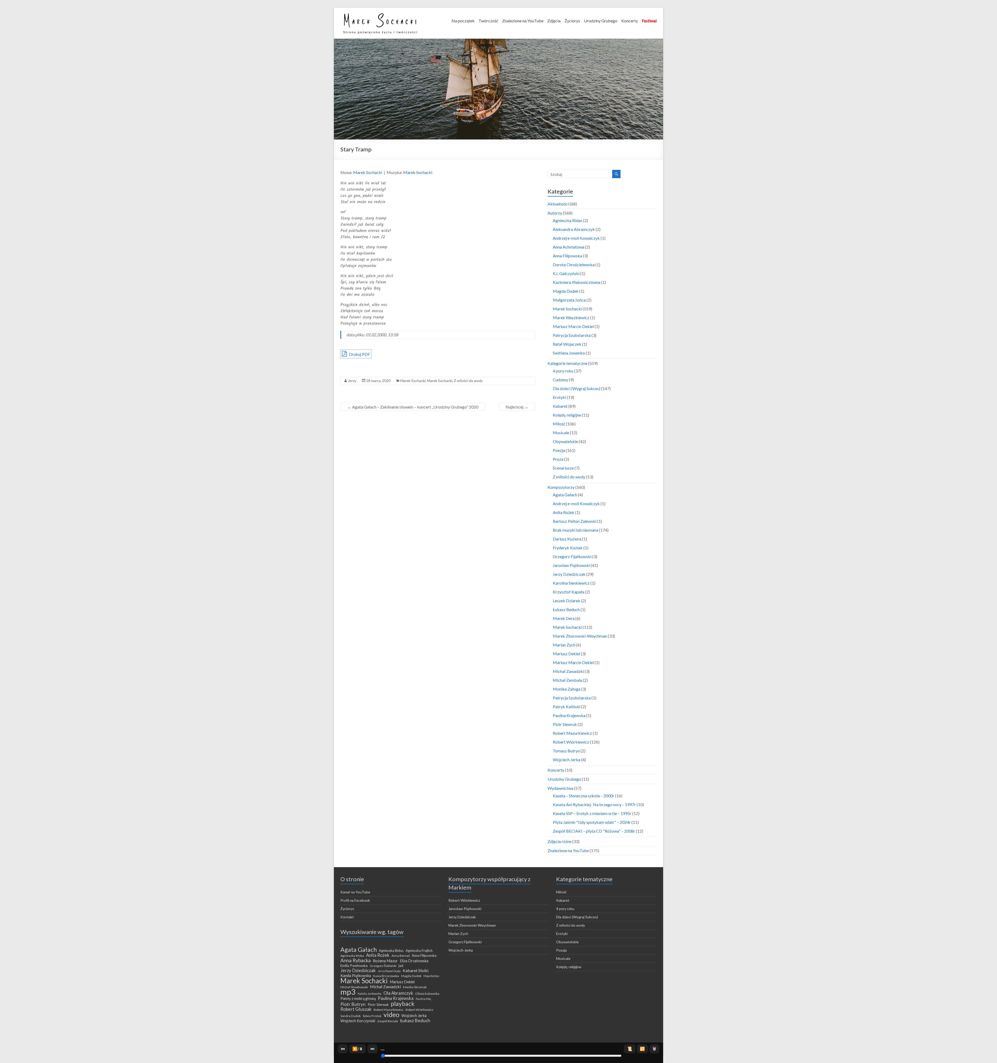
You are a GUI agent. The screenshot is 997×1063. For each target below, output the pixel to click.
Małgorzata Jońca (569, 299)
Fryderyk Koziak (568, 547)
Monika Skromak (415, 987)
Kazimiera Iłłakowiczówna (576, 282)
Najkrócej (517, 406)
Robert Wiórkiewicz (571, 741)
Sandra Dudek (350, 1016)
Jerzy (352, 380)
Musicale (561, 432)
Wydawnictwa (560, 788)
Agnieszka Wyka (352, 956)
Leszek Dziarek (566, 600)
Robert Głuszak (356, 1009)
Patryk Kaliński (566, 706)
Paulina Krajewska (569, 715)
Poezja (559, 450)
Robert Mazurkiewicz (572, 733)
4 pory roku (563, 370)
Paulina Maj (423, 998)
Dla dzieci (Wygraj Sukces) (576, 388)
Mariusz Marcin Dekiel (573, 326)
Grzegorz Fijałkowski (572, 556)
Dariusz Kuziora (567, 538)
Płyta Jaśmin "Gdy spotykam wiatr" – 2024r (592, 822)
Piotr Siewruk (565, 724)
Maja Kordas (431, 976)
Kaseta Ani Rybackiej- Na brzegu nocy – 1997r (594, 804)
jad (401, 966)
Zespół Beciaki (387, 1021)
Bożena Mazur (385, 960)
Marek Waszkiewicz (571, 317)
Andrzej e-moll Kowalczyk (576, 238)
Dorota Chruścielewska (574, 264)
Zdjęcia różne (559, 841)
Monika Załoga (566, 688)
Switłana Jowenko (569, 352)
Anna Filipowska (567, 255)
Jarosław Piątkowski (571, 565)
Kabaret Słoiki (415, 970)
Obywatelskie (565, 441)
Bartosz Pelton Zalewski (574, 521)
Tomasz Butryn (566, 750)
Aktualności (558, 203)
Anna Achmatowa (568, 246)
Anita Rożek (563, 512)
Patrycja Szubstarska (572, 335)
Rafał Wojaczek (567, 344)
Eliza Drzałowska (414, 961)
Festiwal (649, 20)
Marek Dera (564, 618)
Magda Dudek (565, 291)
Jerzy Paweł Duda (389, 971)
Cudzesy (560, 379)
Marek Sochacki (367, 172)
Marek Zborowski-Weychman (580, 635)
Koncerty (629, 20)
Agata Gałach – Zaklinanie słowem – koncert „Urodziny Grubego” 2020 (412, 406)
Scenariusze (563, 467)
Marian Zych (564, 644)
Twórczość (488, 20)
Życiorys (572, 20)
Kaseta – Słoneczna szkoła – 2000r (583, 795)
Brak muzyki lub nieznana (575, 529)
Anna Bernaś (401, 956)
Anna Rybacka (355, 960)
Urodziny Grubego (600, 20)
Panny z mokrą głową (358, 998)
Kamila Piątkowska (355, 975)
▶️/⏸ (357, 1048)
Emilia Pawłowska (354, 966)
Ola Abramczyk (398, 993)
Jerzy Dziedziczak (569, 574)
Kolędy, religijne (567, 414)
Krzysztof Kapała (568, 591)
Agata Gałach (565, 494)
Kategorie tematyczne (567, 363)
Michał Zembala (567, 680)
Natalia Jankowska (369, 993)
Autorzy (555, 212)
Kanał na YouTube (355, 892)
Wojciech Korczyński (357, 1021)
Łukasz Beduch (566, 609)
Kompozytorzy (561, 487)
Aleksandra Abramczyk (574, 229)
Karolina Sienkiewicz (571, 582)
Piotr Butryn (353, 1004)
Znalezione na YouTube (522, 20)
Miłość (559, 423)
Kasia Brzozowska (386, 976)
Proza (558, 459)
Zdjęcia (554, 20)
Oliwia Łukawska (427, 993)
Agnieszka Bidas (567, 220)
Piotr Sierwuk (378, 1004)
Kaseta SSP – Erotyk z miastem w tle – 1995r (592, 813)
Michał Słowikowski (354, 987)
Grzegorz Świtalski (383, 966)
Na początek (463, 20)
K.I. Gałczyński (566, 273)
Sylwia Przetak (372, 1016)
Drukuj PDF (359, 354)
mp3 (347, 992)
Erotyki (559, 397)
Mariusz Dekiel (566, 653)
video (391, 1014)
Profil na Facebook (355, 900)
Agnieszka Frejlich (419, 950)
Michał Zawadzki (568, 671)
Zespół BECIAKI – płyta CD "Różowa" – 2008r (594, 830)
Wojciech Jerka (566, 759)
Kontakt (347, 917)
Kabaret (560, 406)
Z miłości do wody (468, 380)
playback (402, 1003)
